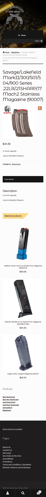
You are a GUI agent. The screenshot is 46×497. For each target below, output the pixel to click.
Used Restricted (9, 402)
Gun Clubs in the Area (12, 456)
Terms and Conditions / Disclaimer (17, 464)
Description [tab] (9, 179)
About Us (6, 447)
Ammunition (7, 408)
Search (23, 493)
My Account (7, 493)
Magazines (15, 52)
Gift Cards (7, 453)
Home (7, 52)
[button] (40, 108)
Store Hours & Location (12, 429)
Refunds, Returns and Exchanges (17, 467)
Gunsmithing (8, 459)
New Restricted (9, 397)
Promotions (7, 461)
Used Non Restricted (11, 405)
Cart (35, 491)
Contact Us (7, 450)
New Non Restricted (10, 400)
